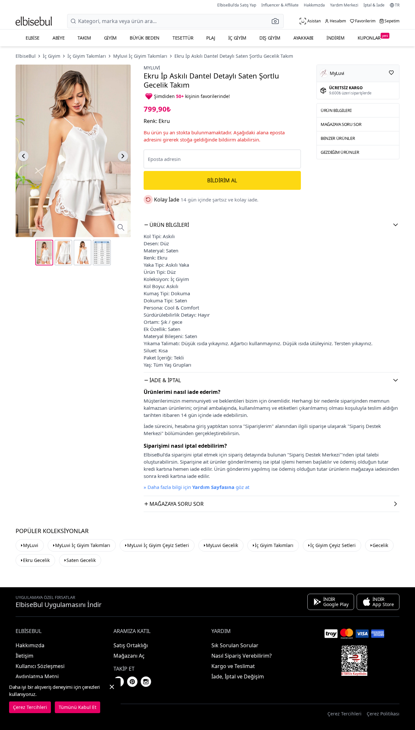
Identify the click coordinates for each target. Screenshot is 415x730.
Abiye (59, 38)
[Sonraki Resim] (123, 156)
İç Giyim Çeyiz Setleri (333, 545)
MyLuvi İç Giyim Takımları (82, 545)
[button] (277, 21)
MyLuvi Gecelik (222, 545)
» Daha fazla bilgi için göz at (196, 487)
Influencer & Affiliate (280, 5)
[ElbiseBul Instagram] (146, 681)
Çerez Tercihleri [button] (344, 714)
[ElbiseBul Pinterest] (132, 681)
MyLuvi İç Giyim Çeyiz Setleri (158, 545)
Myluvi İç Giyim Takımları (140, 56)
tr (397, 5)
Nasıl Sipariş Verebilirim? (241, 655)
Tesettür (182, 38)
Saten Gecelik (81, 560)
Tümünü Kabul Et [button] (77, 707)
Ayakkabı (303, 38)
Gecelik (380, 545)
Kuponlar (373, 37)
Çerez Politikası (383, 714)
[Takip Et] (391, 72)
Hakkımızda (314, 5)
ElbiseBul (26, 56)
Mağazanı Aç (129, 655)
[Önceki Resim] (23, 156)
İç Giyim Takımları (86, 56)
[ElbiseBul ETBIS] (354, 660)
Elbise (33, 38)
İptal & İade (374, 5)
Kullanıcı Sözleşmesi (40, 666)
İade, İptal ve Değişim (237, 676)
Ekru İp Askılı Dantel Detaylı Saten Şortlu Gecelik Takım (233, 56)
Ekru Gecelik (36, 560)
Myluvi (152, 68)
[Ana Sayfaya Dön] (34, 21)
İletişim (24, 655)
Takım (84, 38)
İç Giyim (237, 38)
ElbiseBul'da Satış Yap (236, 5)
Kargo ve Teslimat (233, 666)
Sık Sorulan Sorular (234, 645)
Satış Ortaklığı (130, 645)
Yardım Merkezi (344, 5)
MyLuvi (30, 545)
